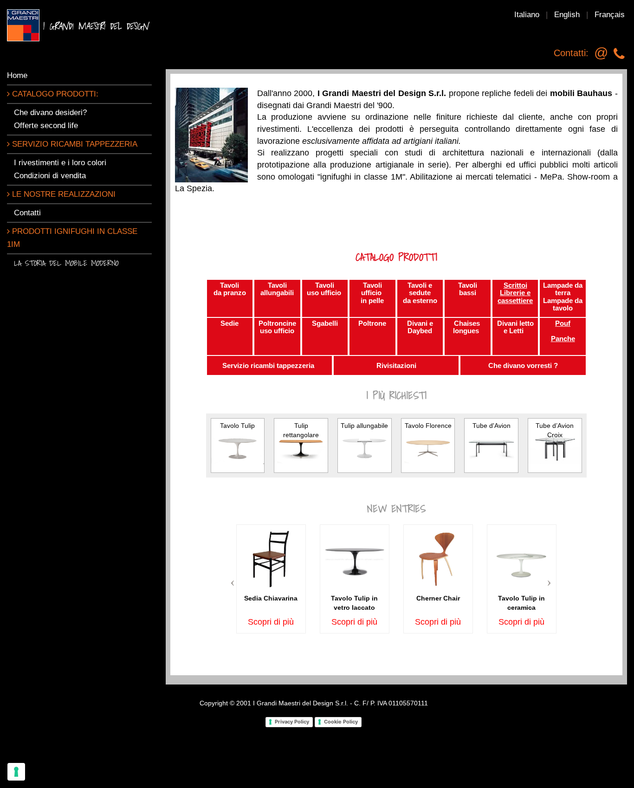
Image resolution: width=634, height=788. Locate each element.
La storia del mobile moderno (66, 263)
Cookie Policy (341, 721)
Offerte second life (46, 125)
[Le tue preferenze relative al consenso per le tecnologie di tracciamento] (16, 772)
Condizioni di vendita (50, 175)
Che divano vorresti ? (523, 365)
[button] (234, 578)
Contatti (27, 212)
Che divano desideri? (50, 112)
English (567, 14)
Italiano (526, 14)
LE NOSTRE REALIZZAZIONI (63, 194)
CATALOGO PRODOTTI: (54, 94)
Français (610, 14)
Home (17, 75)
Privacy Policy (292, 721)
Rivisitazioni (396, 365)
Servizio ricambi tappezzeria (73, 144)
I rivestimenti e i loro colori (60, 162)
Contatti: (571, 53)
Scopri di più (271, 622)
